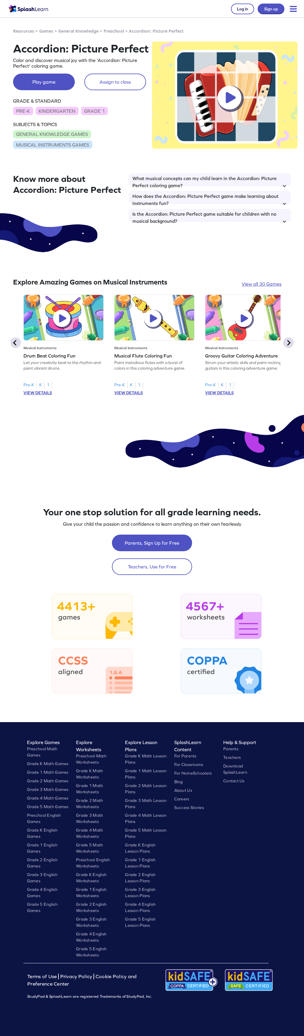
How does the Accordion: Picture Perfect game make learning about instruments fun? (205, 198)
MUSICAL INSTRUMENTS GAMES (52, 144)
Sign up (271, 9)
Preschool (114, 31)
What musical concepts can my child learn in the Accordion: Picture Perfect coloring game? (204, 181)
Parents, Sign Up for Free (152, 543)
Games (46, 31)
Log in (242, 9)
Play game (44, 82)
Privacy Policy (76, 976)
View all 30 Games (261, 284)
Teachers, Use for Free (152, 566)
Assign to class (115, 82)
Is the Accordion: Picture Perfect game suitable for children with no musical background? (204, 216)
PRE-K (23, 111)
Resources (23, 31)
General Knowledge (78, 31)
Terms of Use (42, 976)
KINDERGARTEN (57, 111)
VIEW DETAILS (37, 392)
